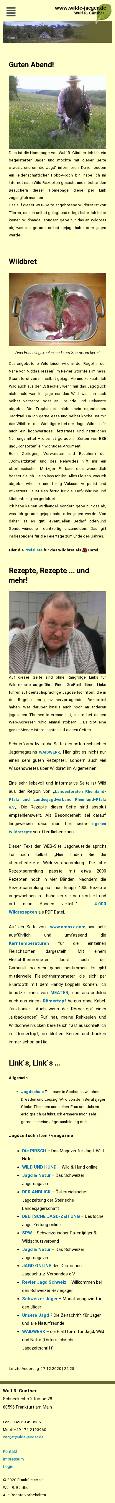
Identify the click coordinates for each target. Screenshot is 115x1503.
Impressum (13, 1459)
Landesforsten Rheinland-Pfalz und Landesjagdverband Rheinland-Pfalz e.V (57, 799)
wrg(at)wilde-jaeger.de (23, 1437)
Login (8, 1466)
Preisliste (33, 550)
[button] (11, 12)
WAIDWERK (33, 1331)
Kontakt (10, 1451)
